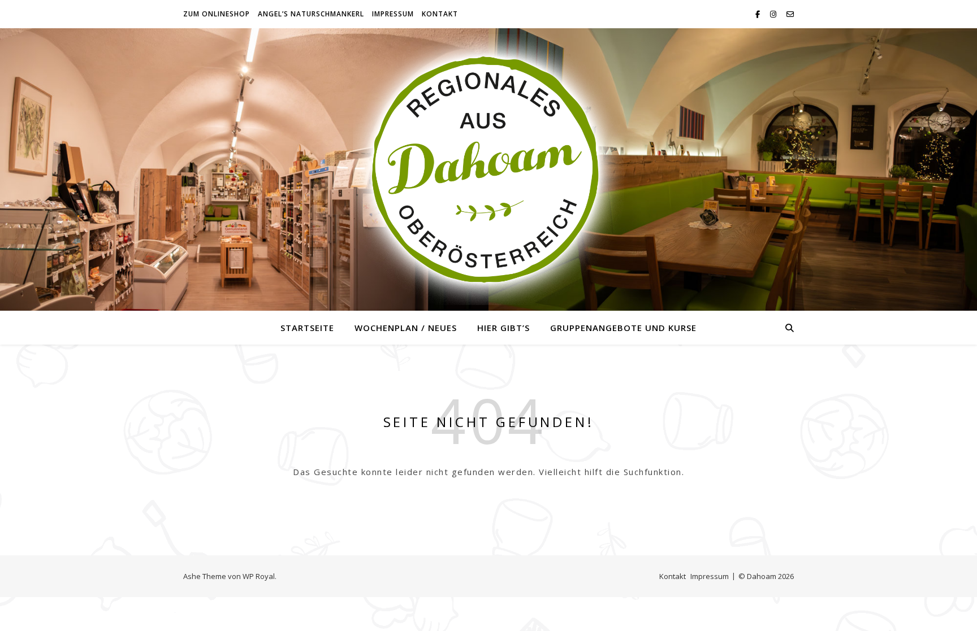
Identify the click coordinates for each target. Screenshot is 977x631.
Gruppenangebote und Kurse (623, 327)
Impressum (393, 14)
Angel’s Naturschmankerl (311, 14)
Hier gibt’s (503, 327)
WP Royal (259, 576)
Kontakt (440, 14)
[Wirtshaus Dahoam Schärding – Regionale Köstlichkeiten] (488, 169)
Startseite (307, 327)
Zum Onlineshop (216, 14)
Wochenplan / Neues (406, 327)
